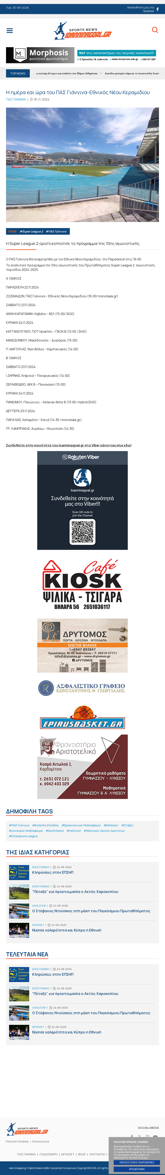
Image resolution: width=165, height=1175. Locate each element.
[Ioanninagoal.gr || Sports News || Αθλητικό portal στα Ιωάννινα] (27, 1134)
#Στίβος (127, 825)
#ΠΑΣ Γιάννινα (56, 231)
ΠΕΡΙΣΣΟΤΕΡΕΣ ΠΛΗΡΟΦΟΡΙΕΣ (137, 1162)
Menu (9, 31)
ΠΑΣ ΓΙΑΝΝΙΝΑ (26, 1154)
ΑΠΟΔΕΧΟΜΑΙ (137, 1169)
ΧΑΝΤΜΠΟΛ (97, 1154)
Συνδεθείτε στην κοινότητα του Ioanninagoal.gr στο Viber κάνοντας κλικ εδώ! (69, 445)
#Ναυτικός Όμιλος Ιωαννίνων (104, 831)
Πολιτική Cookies (17, 1141)
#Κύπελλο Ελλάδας (45, 825)
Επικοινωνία (40, 1141)
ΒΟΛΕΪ (82, 1154)
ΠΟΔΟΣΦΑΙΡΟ (48, 1154)
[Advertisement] (82, 1087)
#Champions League (23, 836)
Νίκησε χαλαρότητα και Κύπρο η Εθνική (82, 931)
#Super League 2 (31, 231)
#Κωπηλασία (54, 831)
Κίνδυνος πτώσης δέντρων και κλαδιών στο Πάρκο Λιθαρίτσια (49, 73)
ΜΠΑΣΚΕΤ (67, 1154)
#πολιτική (73, 831)
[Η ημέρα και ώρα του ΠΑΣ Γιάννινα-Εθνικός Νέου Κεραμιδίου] (82, 165)
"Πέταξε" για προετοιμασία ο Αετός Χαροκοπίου (82, 892)
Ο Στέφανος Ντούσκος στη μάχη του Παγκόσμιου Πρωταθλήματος (82, 912)
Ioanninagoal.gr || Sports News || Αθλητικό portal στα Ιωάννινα (82, 30)
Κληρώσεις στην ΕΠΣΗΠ (82, 873)
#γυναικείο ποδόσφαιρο (26, 831)
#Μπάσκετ (110, 825)
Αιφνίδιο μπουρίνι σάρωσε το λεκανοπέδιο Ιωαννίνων (121, 73)
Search (155, 31)
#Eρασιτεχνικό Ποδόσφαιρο (81, 825)
